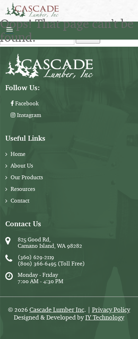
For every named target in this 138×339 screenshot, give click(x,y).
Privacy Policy (111, 310)
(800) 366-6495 (37, 263)
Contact (20, 200)
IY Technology (104, 317)
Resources (23, 189)
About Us (22, 165)
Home (18, 154)
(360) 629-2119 (36, 257)
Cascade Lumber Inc (56, 310)
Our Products (27, 177)
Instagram (28, 115)
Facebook (26, 103)
